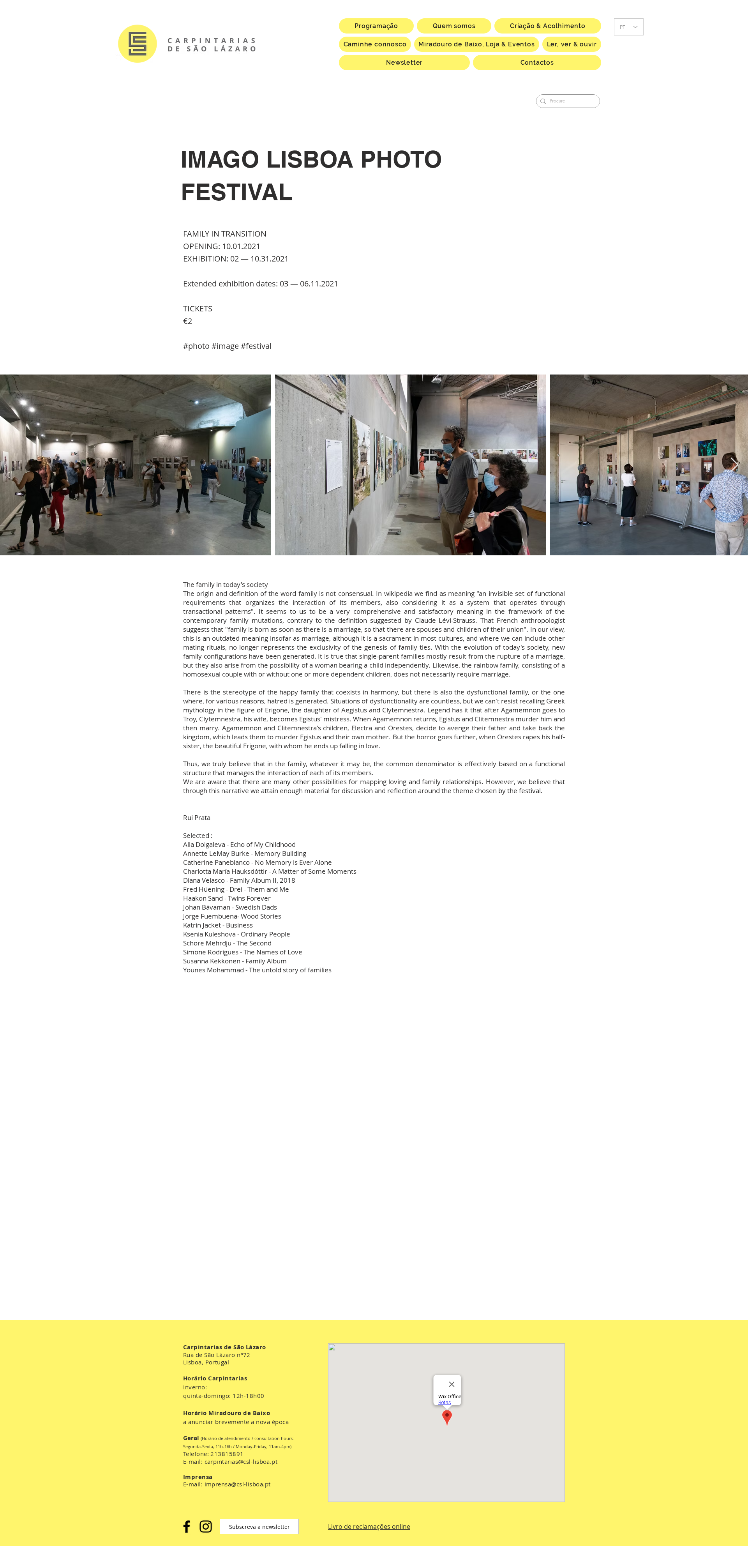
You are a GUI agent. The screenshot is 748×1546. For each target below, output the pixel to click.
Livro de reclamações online (369, 1526)
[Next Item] (734, 465)
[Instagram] (206, 1526)
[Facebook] (186, 1526)
